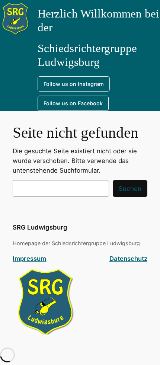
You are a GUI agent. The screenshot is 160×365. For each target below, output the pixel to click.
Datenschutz (128, 258)
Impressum (29, 258)
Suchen (130, 188)
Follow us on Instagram (74, 84)
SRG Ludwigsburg (40, 227)
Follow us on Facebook (73, 103)
